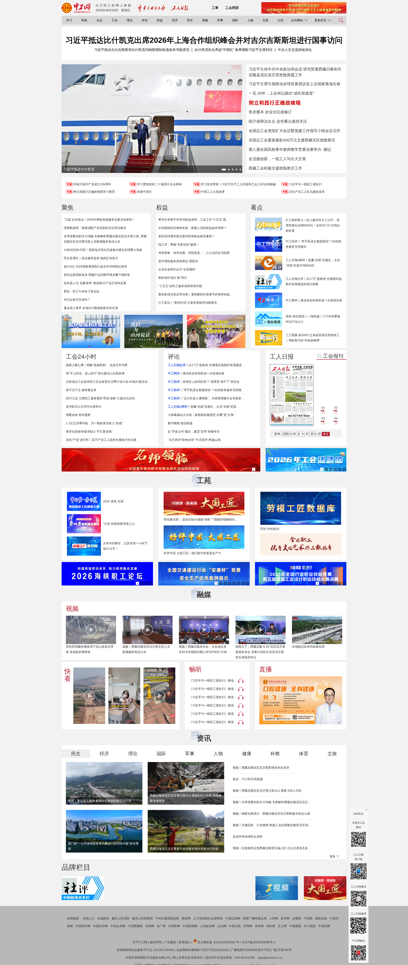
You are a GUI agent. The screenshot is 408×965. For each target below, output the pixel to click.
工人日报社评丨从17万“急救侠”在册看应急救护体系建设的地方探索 (314, 281)
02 (336, 407)
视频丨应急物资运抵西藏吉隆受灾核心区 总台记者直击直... (271, 848)
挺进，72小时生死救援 (248, 779)
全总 (99, 20)
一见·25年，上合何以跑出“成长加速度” (281, 93)
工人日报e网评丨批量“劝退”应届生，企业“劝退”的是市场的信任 (313, 262)
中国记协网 (232, 918)
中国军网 (174, 926)
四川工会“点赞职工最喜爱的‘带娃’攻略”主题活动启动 (100, 398)
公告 (280, 20)
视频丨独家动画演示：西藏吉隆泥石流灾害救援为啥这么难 (271, 813)
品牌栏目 (76, 867)
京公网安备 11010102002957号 (218, 942)
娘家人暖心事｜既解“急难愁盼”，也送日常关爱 (97, 365)
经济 (175, 20)
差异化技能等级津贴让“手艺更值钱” (89, 431)
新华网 (285, 918)
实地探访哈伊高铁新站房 (308, 646)
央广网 (161, 926)
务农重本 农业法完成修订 (270, 112)
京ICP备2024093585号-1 (259, 942)
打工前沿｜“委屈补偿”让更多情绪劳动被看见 (187, 302)
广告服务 (170, 942)
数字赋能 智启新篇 (180, 423)
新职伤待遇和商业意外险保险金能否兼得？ (186, 236)
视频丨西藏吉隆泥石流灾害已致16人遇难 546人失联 (267, 790)
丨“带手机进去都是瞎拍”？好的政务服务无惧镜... (206, 390)
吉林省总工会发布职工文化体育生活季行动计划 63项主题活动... (108, 381)
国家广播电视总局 (255, 918)
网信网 (186, 918)
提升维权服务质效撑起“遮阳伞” (178, 261)
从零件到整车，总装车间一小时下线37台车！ (125, 546)
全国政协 (103, 918)
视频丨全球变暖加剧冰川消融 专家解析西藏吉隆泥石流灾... (271, 802)
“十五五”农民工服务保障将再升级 (180, 286)
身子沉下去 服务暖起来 (81, 390)
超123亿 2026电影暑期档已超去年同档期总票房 (95, 266)
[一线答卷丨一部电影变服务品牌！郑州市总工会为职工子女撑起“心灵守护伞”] (216, 331)
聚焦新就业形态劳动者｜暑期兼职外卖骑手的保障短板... (195, 294)
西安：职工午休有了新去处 (81, 291)
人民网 (273, 918)
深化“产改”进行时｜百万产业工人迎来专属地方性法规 (101, 440)
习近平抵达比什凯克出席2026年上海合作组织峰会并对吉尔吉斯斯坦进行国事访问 (204, 40)
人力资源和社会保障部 (208, 918)
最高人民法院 (120, 918)
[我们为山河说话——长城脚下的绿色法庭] (153, 331)
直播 (265, 669)
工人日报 (282, 356)
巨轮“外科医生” (270, 529)
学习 (69, 20)
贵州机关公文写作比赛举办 (84, 406)
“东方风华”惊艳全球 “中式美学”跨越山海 (194, 440)
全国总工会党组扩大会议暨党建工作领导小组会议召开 (294, 131)
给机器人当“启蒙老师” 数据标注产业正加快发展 (95, 283)
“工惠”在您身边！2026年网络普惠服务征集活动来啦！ (99, 219)
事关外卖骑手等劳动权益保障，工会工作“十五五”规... (193, 219)
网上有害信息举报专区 (188, 957)
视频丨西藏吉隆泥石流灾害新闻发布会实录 (261, 767)
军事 (220, 20)
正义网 (282, 926)
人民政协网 (207, 926)
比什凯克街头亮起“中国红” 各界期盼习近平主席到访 (233, 50)
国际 (235, 20)
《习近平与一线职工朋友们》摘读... (212, 680)
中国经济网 (100, 926)
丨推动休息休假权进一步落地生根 (196, 373)
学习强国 (310, 926)
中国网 (308, 918)
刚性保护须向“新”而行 (172, 277)
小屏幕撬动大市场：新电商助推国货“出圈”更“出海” (201, 415)
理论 (130, 20)
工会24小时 (81, 356)
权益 (160, 20)
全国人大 (89, 918)
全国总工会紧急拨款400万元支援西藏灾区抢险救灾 (292, 140)
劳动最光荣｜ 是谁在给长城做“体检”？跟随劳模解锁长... (201, 519)
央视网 (296, 918)
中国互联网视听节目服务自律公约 (148, 957)
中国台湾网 (117, 926)
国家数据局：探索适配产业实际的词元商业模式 (95, 228)
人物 (250, 20)
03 (323, 418)
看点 (257, 207)
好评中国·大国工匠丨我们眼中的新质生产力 (192, 553)
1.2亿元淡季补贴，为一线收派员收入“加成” (94, 423)
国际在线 (321, 918)
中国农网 (324, 926)
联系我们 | (185, 942)
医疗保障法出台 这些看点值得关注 (278, 121)
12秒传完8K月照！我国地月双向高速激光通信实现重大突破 (103, 250)
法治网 (221, 926)
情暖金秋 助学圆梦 (78, 415)
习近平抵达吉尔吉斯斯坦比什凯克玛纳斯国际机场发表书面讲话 (141, 50)
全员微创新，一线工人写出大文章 (277, 159)
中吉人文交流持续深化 (295, 50)
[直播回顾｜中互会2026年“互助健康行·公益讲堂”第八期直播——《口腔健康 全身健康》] (300, 700)
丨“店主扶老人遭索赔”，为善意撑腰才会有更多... (206, 398)
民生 (190, 20)
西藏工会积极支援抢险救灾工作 (275, 168)
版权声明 (156, 942)
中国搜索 (295, 926)
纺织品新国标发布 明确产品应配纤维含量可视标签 (97, 274)
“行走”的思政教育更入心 (119, 523)
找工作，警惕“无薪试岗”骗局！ (178, 244)
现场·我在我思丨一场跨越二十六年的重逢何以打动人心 (313, 319)
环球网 (247, 926)
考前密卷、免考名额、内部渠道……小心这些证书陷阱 (194, 253)
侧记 (327, 149)
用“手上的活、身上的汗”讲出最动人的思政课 (95, 373)
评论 (145, 20)
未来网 (259, 926)
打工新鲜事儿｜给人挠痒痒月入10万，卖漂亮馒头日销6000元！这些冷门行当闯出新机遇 (313, 225)
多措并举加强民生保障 (247, 836)
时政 (84, 20)
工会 (115, 20)
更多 (333, 856)
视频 (205, 20)
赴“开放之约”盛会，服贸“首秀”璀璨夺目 (194, 431)
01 (323, 407)
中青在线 (235, 926)
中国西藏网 (135, 926)
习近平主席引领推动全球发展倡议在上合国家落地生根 (294, 84)
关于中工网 (139, 942)
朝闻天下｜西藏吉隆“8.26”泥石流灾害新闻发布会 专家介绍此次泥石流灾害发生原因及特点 (260, 652)
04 (336, 418)
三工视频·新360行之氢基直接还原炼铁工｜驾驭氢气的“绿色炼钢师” (312, 337)
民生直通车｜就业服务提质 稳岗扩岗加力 (91, 258)
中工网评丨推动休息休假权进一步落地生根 (314, 300)
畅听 (195, 669)
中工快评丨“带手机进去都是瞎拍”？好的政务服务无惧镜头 (313, 244)
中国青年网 (82, 926)
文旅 (265, 20)
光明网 (149, 926)
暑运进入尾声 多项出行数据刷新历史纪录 (91, 308)
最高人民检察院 (142, 918)
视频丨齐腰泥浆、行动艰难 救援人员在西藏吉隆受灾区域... (271, 825)
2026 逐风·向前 (113, 501)
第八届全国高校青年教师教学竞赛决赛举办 (285, 149)
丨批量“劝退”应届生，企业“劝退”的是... (203, 406)
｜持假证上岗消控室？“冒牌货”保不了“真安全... (205, 381)
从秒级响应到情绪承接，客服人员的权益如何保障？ (192, 228)
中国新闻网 (190, 926)
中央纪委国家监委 (167, 918)
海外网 (270, 926)
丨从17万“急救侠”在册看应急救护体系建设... (206, 365)
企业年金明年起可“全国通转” (177, 269)
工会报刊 (333, 356)
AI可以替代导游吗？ (77, 299)
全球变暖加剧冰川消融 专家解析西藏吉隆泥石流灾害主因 (101, 236)
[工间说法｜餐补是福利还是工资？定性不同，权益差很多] (91, 331)
